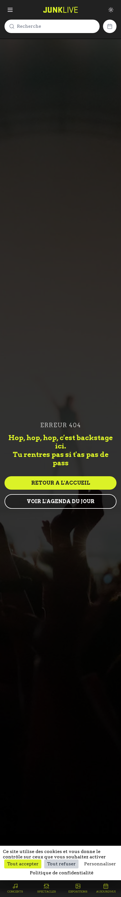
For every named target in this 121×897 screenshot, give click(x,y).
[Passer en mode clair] (110, 9)
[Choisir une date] (109, 26)
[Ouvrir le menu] (10, 9)
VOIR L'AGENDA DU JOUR (61, 501)
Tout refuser (61, 863)
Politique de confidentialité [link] (61, 872)
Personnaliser (100, 863)
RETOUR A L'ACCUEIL (60, 483)
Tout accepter (23, 863)
